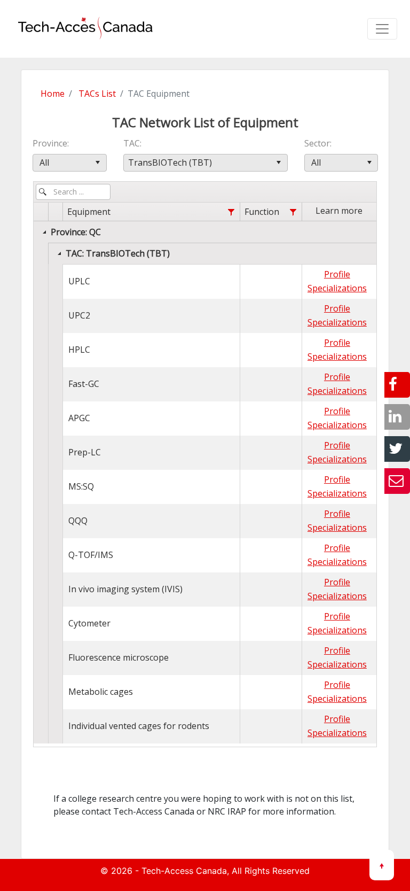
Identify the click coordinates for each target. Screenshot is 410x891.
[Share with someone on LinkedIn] (397, 417)
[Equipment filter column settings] (231, 212)
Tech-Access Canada (184, 870)
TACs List (97, 93)
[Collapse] (44, 232)
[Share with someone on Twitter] (397, 449)
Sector (317, 143)
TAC (131, 143)
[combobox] (70, 163)
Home (53, 93)
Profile (337, 274)
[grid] (205, 473)
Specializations (337, 288)
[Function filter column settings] (293, 212)
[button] (98, 162)
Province (50, 143)
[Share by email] (397, 481)
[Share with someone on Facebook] (397, 385)
